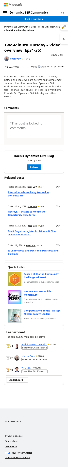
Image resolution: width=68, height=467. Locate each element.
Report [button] (61, 66)
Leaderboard (16, 379)
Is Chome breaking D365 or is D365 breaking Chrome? (33, 252)
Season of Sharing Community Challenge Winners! (41, 275)
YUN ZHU (26, 367)
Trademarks (11, 446)
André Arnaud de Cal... (34, 344)
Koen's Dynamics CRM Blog (50, 27)
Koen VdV (15, 58)
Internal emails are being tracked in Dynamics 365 (28, 194)
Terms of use (11, 440)
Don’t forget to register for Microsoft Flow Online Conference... (32, 233)
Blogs (33, 26)
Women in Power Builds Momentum (37, 293)
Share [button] (49, 66)
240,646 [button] (41, 356)
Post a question (34, 19)
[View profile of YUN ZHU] (16, 369)
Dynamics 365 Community (29, 12)
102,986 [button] (37, 368)
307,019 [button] (53, 344)
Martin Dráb (28, 356)
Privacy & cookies (13, 435)
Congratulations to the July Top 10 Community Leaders (42, 312)
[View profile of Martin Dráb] (16, 358)
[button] (62, 13)
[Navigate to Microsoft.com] (13, 4)
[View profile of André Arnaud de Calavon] (16, 346)
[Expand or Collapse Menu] (5, 12)
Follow (34, 167)
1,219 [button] (26, 58)
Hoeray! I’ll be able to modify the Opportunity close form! (26, 213)
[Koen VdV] (6, 58)
